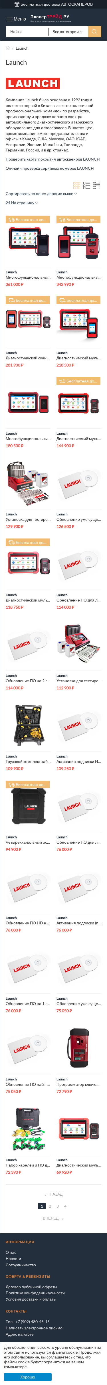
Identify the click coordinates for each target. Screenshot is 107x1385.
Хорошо (27, 1376)
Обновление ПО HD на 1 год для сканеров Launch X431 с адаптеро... (28, 922)
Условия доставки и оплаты (31, 1299)
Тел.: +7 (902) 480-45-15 (28, 1321)
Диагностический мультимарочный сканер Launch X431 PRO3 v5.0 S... (79, 438)
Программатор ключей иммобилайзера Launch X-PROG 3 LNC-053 (79, 1084)
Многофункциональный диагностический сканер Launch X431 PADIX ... (28, 277)
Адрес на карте (20, 1334)
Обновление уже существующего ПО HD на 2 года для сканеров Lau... (79, 519)
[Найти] (94, 31)
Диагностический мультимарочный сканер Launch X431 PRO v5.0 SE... (28, 600)
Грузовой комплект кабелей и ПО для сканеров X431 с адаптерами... (28, 761)
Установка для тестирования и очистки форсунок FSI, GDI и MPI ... (79, 680)
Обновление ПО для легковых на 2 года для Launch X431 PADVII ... (79, 600)
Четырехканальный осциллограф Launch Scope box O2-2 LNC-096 (28, 842)
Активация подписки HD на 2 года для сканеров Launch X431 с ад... (79, 761)
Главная (8, 48)
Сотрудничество (21, 1264)
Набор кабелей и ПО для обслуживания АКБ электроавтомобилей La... (28, 1165)
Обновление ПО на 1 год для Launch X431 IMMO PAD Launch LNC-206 (28, 1003)
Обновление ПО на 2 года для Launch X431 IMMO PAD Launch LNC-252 (28, 680)
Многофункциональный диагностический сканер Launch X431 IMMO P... (79, 277)
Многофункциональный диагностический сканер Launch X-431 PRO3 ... (28, 438)
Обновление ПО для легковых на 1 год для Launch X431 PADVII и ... (79, 842)
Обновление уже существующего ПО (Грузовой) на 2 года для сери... (79, 1003)
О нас (11, 1252)
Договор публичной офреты (31, 1286)
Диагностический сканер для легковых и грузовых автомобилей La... (28, 357)
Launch (11, 272)
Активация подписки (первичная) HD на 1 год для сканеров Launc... (79, 922)
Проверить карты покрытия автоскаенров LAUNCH (53, 159)
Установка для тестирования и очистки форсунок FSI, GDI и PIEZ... (28, 519)
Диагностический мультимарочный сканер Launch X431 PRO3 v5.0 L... (79, 357)
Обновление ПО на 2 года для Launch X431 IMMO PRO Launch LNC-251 (28, 1084)
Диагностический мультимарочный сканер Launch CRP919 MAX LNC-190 (79, 1165)
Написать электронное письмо (34, 1327)
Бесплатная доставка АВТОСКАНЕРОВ (56, 4)
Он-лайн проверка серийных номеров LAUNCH (50, 168)
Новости (13, 1258)
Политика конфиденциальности (35, 1292)
